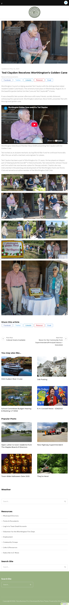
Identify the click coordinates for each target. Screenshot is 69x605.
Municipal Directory (11, 516)
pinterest (39, 80)
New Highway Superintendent (50, 445)
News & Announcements (9, 77)
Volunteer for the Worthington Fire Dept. (19, 532)
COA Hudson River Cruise (11, 379)
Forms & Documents (11, 521)
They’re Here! (43, 476)
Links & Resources (10, 547)
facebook (7, 80)
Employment (8, 537)
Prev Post (15, 339)
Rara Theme (44, 601)
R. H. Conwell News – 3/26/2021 (50, 409)
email (49, 80)
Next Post (49, 341)
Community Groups (10, 542)
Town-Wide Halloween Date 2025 (15, 476)
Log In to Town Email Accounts (15, 526)
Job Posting (42, 379)
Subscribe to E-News (11, 553)
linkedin (28, 80)
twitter (18, 80)
